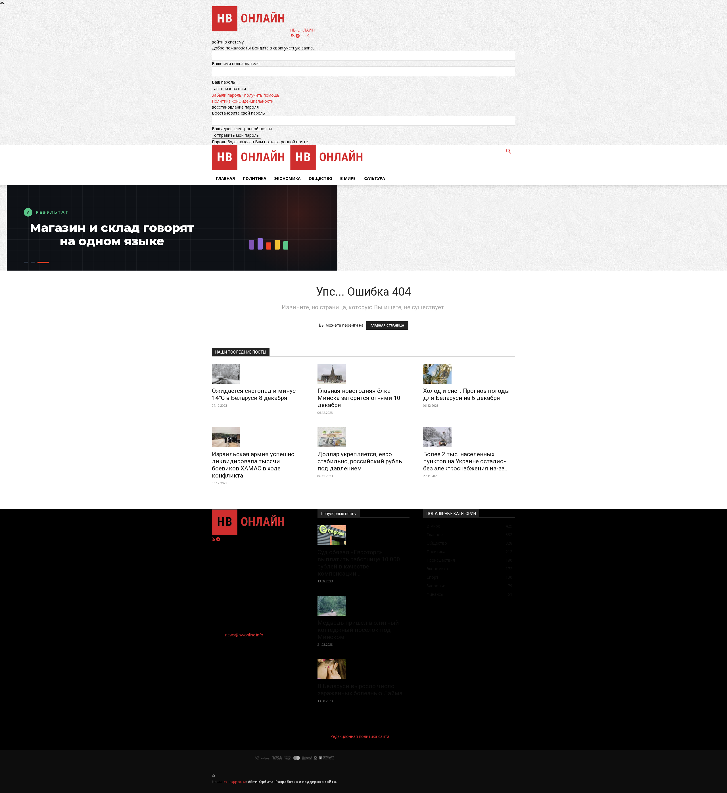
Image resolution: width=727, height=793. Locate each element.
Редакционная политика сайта (359, 736)
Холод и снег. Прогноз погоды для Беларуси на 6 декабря (466, 394)
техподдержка (234, 781)
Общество (320, 178)
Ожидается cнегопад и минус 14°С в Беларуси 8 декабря (254, 394)
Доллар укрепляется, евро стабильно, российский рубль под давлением (359, 461)
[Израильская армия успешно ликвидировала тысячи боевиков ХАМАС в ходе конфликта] (258, 437)
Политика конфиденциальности (242, 101)
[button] (508, 152)
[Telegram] (298, 36)
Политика (254, 178)
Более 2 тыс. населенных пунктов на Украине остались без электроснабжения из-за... (466, 461)
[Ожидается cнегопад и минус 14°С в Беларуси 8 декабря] (258, 374)
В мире (348, 178)
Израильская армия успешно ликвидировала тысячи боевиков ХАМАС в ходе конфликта (253, 465)
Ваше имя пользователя (236, 63)
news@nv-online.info (244, 635)
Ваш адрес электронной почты (242, 128)
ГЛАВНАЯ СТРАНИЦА (387, 325)
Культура (374, 178)
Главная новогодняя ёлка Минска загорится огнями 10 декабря (358, 397)
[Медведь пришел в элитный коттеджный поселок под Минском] (363, 606)
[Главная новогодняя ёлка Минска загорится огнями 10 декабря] (363, 374)
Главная (225, 178)
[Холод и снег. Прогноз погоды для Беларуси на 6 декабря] (469, 374)
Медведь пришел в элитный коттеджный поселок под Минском (358, 629)
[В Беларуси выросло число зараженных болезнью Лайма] (363, 669)
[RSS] (293, 36)
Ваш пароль (223, 82)
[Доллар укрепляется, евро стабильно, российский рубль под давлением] (363, 437)
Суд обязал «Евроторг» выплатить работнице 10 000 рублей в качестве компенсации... (358, 563)
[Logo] (251, 168)
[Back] (308, 36)
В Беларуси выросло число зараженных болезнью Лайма (359, 690)
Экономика (287, 178)
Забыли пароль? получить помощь (245, 95)
